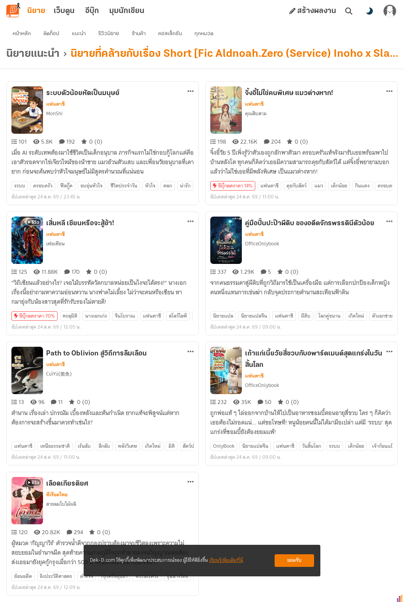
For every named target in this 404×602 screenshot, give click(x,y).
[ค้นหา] (349, 11)
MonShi (54, 113)
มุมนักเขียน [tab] (126, 11)
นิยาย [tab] (36, 11)
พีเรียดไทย (56, 495)
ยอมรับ (294, 560)
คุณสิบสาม (256, 113)
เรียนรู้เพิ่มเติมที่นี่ (226, 560)
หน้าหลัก (22, 34)
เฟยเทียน (55, 243)
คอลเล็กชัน (170, 34)
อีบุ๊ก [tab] (92, 11)
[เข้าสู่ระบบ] (390, 11)
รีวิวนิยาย (108, 34)
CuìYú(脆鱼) (59, 373)
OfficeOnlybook (262, 243)
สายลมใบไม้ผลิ (61, 504)
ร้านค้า (139, 34)
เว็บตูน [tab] (64, 11)
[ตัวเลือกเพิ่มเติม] (190, 91)
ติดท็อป (51, 34)
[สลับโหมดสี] (369, 11)
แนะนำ (79, 34)
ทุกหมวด (204, 34)
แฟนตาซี (55, 104)
